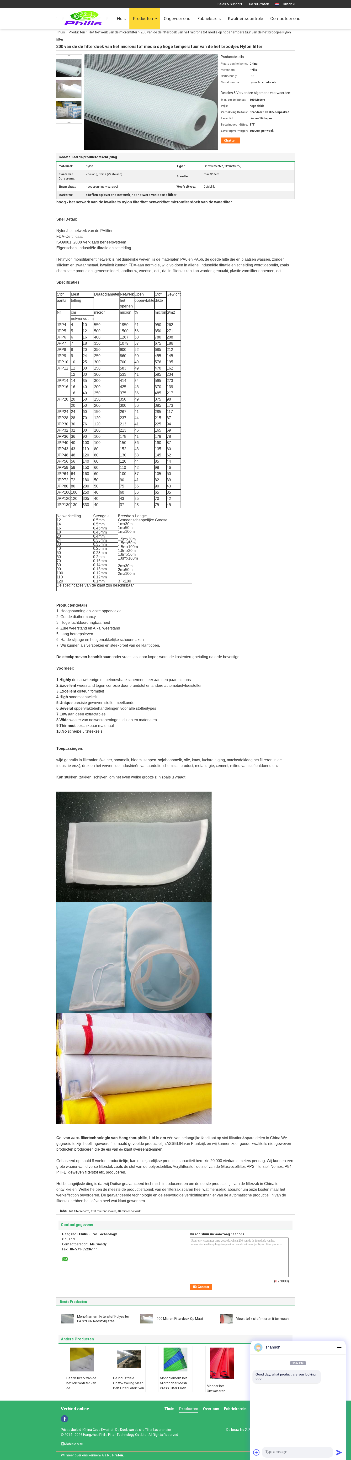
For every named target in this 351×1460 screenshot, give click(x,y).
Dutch (287, 4)
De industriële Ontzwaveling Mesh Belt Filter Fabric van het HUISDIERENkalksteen (129, 1388)
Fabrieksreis (209, 18)
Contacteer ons (285, 18)
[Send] (339, 1452)
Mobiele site (73, 1444)
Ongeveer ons (177, 18)
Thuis (60, 32)
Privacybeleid (71, 1430)
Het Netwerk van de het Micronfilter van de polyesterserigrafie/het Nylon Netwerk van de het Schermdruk (82, 1390)
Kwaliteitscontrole (245, 18)
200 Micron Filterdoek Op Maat (180, 1319)
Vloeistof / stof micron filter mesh (262, 1319)
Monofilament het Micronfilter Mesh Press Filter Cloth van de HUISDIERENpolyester (176, 1388)
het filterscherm (79, 1211)
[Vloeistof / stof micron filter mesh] (226, 1318)
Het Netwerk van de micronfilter (113, 32)
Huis (121, 18)
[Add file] (256, 1452)
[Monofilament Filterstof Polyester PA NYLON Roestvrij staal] (67, 1318)
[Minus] (339, 1347)
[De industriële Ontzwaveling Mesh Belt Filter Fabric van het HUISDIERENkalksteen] (128, 1359)
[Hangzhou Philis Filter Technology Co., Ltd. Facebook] (64, 1419)
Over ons (211, 1409)
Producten (143, 18)
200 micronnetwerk (103, 1211)
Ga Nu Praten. (259, 4)
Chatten (230, 140)
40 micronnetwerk (129, 1211)
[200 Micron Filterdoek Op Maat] (146, 1318)
